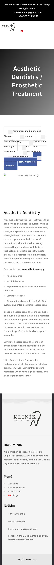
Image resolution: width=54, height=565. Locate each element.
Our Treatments (16, 487)
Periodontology (21, 156)
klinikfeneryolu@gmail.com (27, 12)
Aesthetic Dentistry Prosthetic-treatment (20, 163)
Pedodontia (33, 151)
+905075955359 (16, 521)
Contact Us (14, 491)
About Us (13, 483)
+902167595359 (16, 514)
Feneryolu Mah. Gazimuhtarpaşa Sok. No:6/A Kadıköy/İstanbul (27, 6)
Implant (28, 136)
